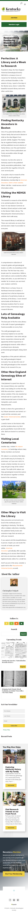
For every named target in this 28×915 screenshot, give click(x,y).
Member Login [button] (14, 24)
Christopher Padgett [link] (10, 590)
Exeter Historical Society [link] (12, 417)
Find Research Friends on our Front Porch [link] (11, 811)
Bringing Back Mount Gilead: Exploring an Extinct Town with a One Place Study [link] (12, 690)
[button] (6, 623)
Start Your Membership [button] (13, 874)
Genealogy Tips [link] (9, 35)
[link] (11, 9)
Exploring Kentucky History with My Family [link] (13, 769)
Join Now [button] (14, 18)
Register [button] (23, 666)
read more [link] (11, 785)
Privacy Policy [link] (6, 730)
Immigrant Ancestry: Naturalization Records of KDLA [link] (14, 661)
